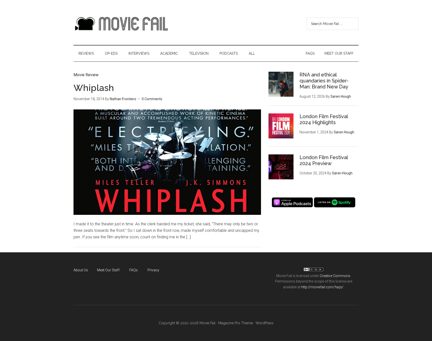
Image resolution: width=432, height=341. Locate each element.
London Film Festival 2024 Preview (324, 160)
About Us (81, 270)
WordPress (265, 323)
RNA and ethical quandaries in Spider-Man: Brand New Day (324, 81)
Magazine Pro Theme (235, 323)
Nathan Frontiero (123, 99)
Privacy (153, 270)
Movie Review (86, 74)
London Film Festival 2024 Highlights (324, 119)
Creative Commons (335, 276)
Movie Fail (121, 23)
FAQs (133, 270)
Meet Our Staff (108, 270)
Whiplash (94, 87)
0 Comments (152, 99)
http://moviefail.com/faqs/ (322, 287)
